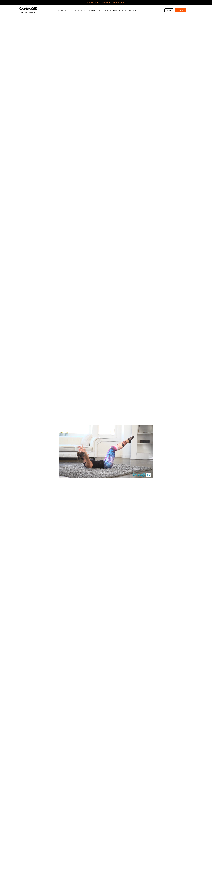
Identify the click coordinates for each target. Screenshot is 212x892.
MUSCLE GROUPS (97, 10)
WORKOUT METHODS (66, 10)
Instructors (82, 10)
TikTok (124, 10)
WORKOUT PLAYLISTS (113, 10)
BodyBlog (133, 10)
